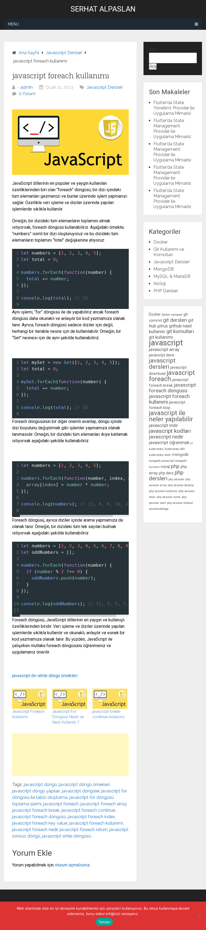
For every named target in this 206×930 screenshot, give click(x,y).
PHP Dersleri (165, 290)
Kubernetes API (175, 449)
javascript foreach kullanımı (96, 823)
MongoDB (163, 269)
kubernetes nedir (160, 455)
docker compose (172, 314)
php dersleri (166, 475)
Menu (13, 24)
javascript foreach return (84, 829)
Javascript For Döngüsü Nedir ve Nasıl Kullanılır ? (68, 716)
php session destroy (181, 485)
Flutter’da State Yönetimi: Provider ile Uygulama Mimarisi (173, 108)
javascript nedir (166, 437)
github (162, 326)
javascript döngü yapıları (36, 791)
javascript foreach (61, 803)
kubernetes (156, 449)
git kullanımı (161, 337)
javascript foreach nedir (35, 829)
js (191, 443)
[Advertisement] (70, 754)
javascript (166, 342)
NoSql (159, 283)
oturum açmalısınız (72, 865)
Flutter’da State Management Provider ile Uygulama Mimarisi (172, 128)
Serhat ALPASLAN (103, 9)
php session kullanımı (163, 491)
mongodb (180, 454)
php (175, 466)
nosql (165, 466)
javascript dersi (161, 355)
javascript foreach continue (88, 810)
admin (26, 87)
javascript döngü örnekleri (84, 784)
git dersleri (175, 320)
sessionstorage (159, 509)
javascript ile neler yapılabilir (171, 416)
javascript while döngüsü (66, 836)
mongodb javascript (161, 461)
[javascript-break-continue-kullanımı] (110, 698)
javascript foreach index (91, 816)
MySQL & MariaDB (171, 276)
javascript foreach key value (39, 823)
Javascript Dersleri (105, 87)
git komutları (180, 331)
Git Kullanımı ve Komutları (168, 252)
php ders (166, 473)
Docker (160, 242)
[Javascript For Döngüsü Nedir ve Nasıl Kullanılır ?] (69, 698)
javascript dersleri (162, 363)
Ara (152, 49)
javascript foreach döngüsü (39, 816)
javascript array (164, 349)
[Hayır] (199, 915)
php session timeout (180, 503)
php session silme (169, 497)
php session (176, 479)
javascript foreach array (103, 803)
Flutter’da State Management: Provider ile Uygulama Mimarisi (172, 152)
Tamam (104, 922)
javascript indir (163, 425)
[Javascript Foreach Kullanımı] (29, 698)
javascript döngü (40, 784)
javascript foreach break (36, 810)
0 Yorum (27, 93)
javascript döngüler (80, 791)
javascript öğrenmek (169, 442)
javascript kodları (170, 431)
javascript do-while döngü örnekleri (45, 675)
